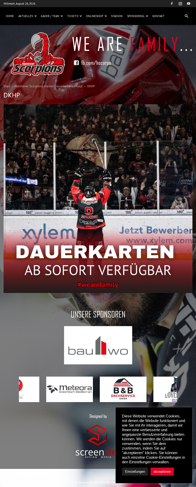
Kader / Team (50, 16)
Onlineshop (94, 16)
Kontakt (158, 16)
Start (7, 86)
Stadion (116, 16)
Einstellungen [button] (135, 471)
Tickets (72, 16)
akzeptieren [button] (162, 471)
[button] (186, 16)
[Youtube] (188, 3)
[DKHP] (98, 292)
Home (10, 16)
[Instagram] (180, 3)
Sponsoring (135, 16)
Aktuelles (25, 16)
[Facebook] (172, 3)
